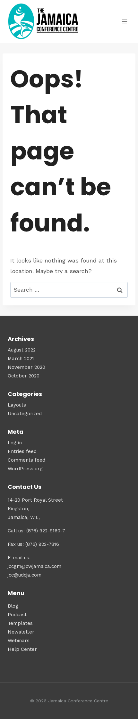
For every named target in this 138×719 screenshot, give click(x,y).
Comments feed (26, 460)
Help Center (22, 649)
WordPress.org (25, 469)
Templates (20, 623)
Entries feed (22, 451)
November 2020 (26, 367)
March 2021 (21, 358)
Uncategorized (25, 413)
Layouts (17, 405)
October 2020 (23, 376)
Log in (15, 443)
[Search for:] (69, 289)
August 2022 (22, 350)
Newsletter (21, 632)
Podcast (17, 615)
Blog (13, 606)
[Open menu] (124, 22)
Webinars (19, 640)
